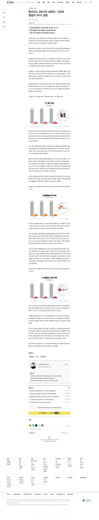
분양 (69, 462)
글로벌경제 (9, 462)
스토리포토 (45, 481)
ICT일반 (57, 467)
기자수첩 (20, 483)
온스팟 (44, 479)
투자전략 (32, 464)
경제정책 (8, 460)
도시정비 (69, 464)
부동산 (67, 2)
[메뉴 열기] (85, 2)
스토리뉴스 (9, 481)
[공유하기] (4, 13)
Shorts (32, 479)
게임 (56, 462)
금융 (44, 2)
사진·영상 (33, 2)
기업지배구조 (9, 485)
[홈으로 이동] (10, 2)
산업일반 (45, 471)
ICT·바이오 (60, 2)
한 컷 (44, 483)
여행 (81, 466)
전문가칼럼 (21, 479)
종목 (32, 462)
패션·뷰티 (82, 464)
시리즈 (18, 2)
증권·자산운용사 (34, 460)
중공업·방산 (45, 466)
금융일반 (20, 467)
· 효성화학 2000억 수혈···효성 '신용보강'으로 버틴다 (42, 378)
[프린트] (4, 22)
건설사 (69, 460)
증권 (48, 2)
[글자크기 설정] (4, 27)
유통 (73, 2)
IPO (32, 466)
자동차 (44, 464)
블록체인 (32, 467)
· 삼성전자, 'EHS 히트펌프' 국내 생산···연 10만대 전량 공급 (43, 380)
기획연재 (32, 485)
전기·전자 (45, 462)
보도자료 (58, 477)
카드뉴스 (32, 483)
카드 (20, 464)
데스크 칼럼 (21, 481)
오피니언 (79, 2)
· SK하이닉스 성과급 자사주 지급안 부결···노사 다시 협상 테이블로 (45, 376)
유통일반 (81, 467)
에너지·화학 (45, 467)
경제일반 (8, 464)
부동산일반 (70, 466)
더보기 (69, 387)
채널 (81, 460)
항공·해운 (45, 469)
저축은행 (20, 466)
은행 (20, 460)
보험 (20, 462)
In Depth (8, 486)
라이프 (22, 2)
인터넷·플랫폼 (58, 464)
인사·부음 (70, 477)
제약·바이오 (58, 466)
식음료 (81, 462)
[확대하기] (49, 102)
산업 (53, 2)
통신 (35, 8)
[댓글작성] (4, 17)
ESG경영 (27, 2)
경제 (39, 2)
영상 (32, 481)
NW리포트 (9, 479)
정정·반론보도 (83, 477)
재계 (44, 460)
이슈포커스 (9, 483)
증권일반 (32, 469)
